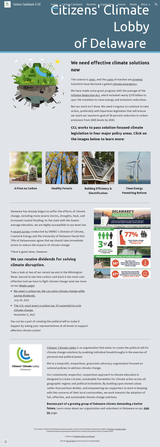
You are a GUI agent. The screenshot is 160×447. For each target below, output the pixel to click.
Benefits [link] (91, 4)
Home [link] (54, 4)
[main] (92, 26)
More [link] (144, 4)
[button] (156, 4)
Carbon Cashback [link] (72, 4)
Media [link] (133, 4)
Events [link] (122, 4)
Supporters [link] (107, 4)
